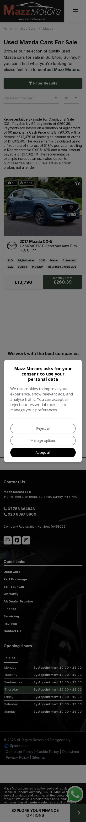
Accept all (43, 452)
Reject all (43, 428)
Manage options (43, 440)
